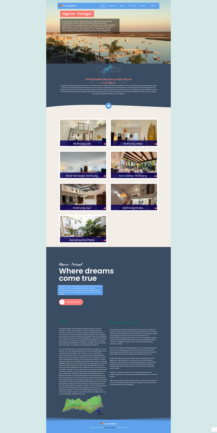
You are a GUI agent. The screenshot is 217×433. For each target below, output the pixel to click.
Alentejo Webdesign (110, 427)
